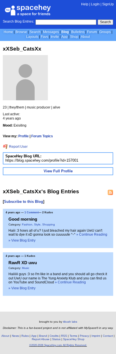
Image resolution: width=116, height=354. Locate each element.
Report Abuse (41, 339)
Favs (44, 37)
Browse (21, 32)
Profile (23, 136)
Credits (54, 335)
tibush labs (70, 321)
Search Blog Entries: (18, 21)
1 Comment (31, 212)
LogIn (95, 4)
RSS (64, 335)
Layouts (32, 37)
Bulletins (77, 32)
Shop (74, 37)
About (85, 37)
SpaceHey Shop (73, 339)
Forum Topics (42, 136)
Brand (43, 335)
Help (84, 4)
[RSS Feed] (110, 192)
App (64, 37)
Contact (108, 335)
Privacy (84, 335)
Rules (25, 335)
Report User (18, 147)
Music (25, 268)
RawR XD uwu (22, 262)
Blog (65, 32)
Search (105, 22)
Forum (92, 32)
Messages (51, 32)
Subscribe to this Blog (23, 201)
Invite (55, 37)
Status (56, 339)
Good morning (22, 219)
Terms (73, 335)
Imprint (96, 335)
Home (8, 32)
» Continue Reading (91, 234)
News (15, 335)
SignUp (108, 4)
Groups (105, 32)
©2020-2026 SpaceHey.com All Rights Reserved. (58, 345)
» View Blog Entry (21, 240)
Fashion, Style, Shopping (38, 224)
